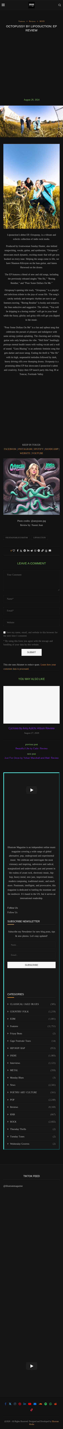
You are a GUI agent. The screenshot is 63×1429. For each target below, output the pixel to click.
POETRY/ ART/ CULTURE (33, 1092)
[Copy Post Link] (42, 550)
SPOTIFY (38, 449)
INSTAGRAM (25, 449)
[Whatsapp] (50, 1404)
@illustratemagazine (13, 1186)
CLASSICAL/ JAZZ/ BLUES (33, 1004)
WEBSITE (25, 453)
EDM (33, 1019)
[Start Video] (31, 790)
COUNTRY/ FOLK (33, 1011)
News (33, 1085)
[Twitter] (10, 1404)
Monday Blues (33, 1077)
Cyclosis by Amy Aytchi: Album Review (31, 728)
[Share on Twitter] (21, 550)
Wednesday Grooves (33, 1144)
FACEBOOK (10, 449)
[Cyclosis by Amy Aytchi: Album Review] (31, 705)
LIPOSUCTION (39, 538)
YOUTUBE (37, 453)
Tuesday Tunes (33, 1136)
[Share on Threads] (46, 550)
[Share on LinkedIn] (28, 550)
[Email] (35, 1404)
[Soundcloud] (40, 1404)
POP (33, 1100)
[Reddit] (55, 1404)
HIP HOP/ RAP (33, 1048)
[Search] (59, 5)
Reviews (33, 1107)
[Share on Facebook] (17, 550)
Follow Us (12, 912)
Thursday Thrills (33, 1129)
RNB (33, 1114)
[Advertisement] (31, 65)
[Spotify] (45, 1404)
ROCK (33, 1121)
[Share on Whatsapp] (35, 550)
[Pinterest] (19, 1404)
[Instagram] (15, 1404)
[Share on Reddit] (32, 550)
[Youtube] (29, 1404)
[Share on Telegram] (39, 550)
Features (33, 1026)
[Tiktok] (31, 1409)
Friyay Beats (33, 1033)
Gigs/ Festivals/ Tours (33, 1041)
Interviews (33, 1063)
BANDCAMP (51, 449)
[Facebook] (5, 1404)
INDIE (33, 1055)
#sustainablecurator (17, 538)
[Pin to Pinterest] (25, 550)
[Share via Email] (50, 550)
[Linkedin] (25, 1404)
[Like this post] (14, 550)
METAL (33, 1070)
